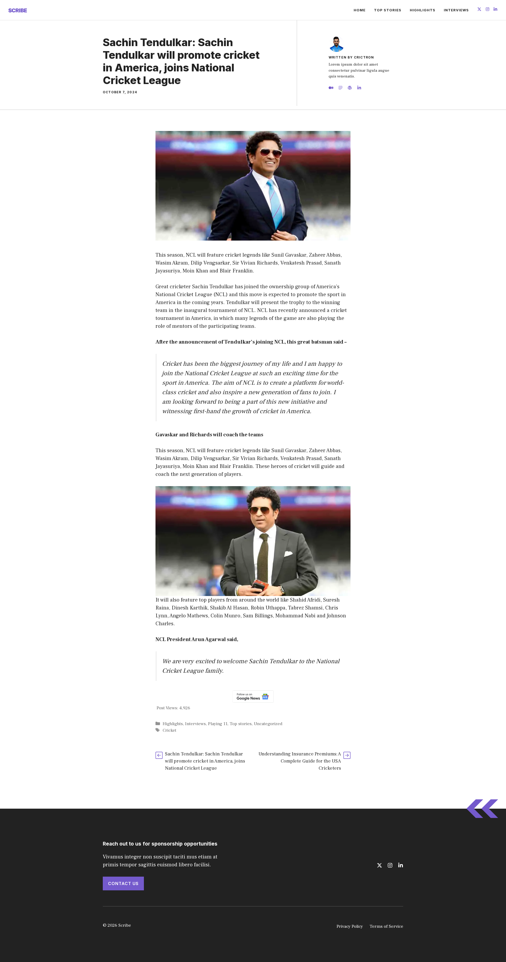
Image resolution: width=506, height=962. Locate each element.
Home (360, 10)
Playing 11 (217, 724)
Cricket (169, 730)
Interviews (456, 10)
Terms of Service (386, 926)
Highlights (422, 10)
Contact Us (123, 883)
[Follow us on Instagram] (487, 10)
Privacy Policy (350, 926)
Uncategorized (268, 724)
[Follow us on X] (479, 10)
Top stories (387, 10)
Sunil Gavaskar (288, 450)
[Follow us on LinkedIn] (495, 10)
